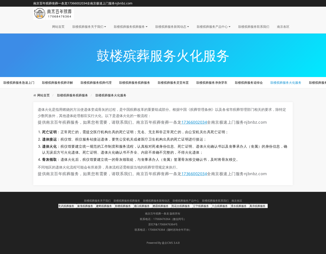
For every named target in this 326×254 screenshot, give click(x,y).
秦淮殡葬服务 (85, 206)
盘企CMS (163, 243)
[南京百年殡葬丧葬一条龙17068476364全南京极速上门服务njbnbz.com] (53, 13)
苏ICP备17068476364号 (163, 224)
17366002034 (77, 3)
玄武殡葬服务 (66, 206)
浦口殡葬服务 (142, 206)
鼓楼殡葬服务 (123, 206)
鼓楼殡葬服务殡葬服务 (130, 26)
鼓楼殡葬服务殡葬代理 (96, 82)
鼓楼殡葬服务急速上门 (18, 82)
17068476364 (161, 219)
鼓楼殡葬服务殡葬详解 (57, 82)
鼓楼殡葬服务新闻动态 (171, 26)
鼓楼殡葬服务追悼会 (249, 82)
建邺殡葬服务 (104, 206)
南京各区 (283, 26)
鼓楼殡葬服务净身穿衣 (211, 82)
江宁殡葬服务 (201, 206)
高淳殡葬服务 (257, 206)
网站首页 (58, 26)
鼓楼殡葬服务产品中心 (213, 26)
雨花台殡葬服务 (180, 206)
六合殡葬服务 (220, 206)
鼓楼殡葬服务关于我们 (88, 26)
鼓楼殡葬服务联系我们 (253, 26)
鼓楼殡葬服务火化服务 (285, 82)
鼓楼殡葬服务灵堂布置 (173, 82)
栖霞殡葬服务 (161, 206)
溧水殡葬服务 (239, 206)
